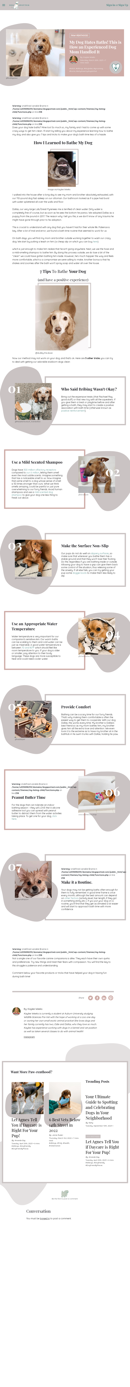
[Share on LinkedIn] (104, 997)
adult (73, 68)
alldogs (80, 68)
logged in (45, 1218)
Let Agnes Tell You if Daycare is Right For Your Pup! (27, 1127)
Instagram (29, 1036)
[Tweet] (90, 997)
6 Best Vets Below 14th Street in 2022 (64, 1125)
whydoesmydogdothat (87, 71)
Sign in (110, 4)
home (73, 71)
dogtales (89, 68)
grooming (99, 68)
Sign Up (123, 4)
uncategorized (93, 1091)
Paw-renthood (79, 35)
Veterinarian (55, 1146)
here (95, 241)
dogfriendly (26, 1146)
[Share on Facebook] (97, 997)
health (66, 1143)
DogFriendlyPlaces (20, 1149)
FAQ (60, 1143)
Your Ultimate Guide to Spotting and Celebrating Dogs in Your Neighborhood (102, 1107)
